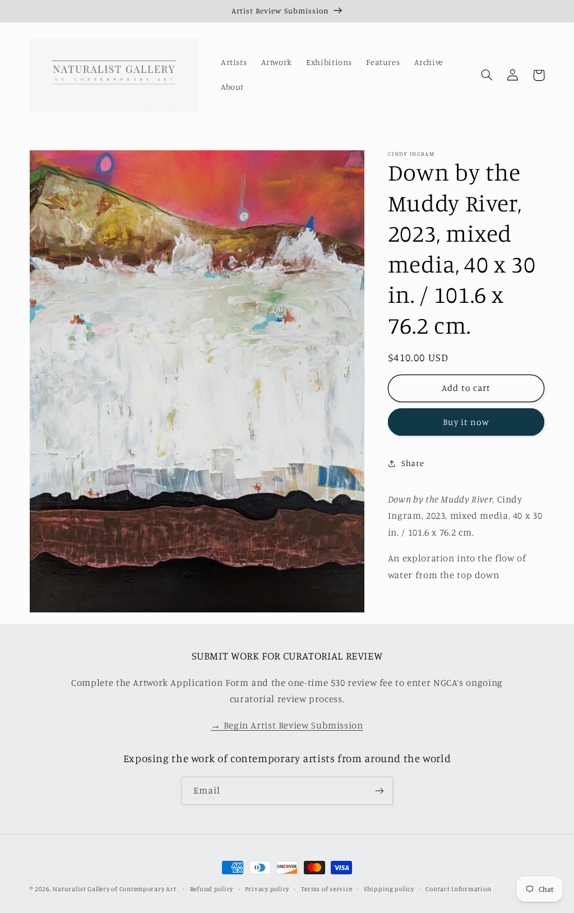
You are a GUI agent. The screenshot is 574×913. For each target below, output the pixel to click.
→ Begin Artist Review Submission (287, 725)
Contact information (458, 889)
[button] (487, 75)
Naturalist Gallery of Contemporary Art (114, 889)
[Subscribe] (379, 790)
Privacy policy (267, 889)
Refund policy (212, 889)
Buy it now (466, 422)
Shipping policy (389, 889)
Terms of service (327, 889)
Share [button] (412, 463)
